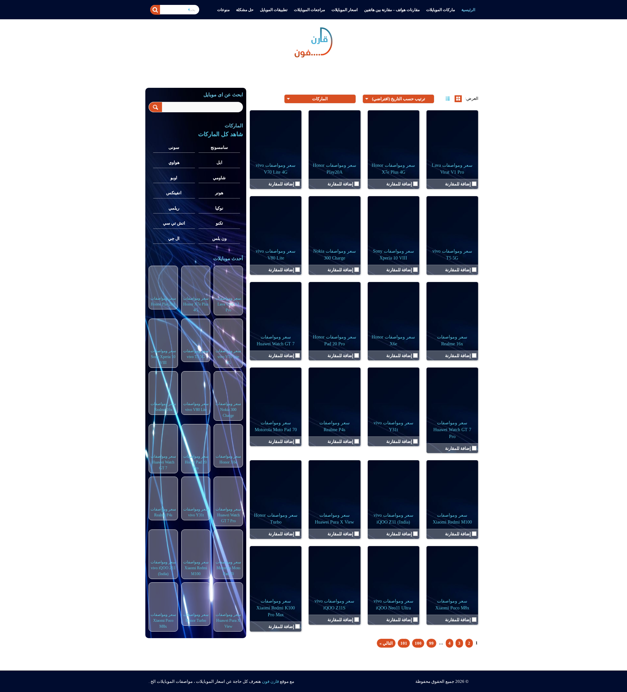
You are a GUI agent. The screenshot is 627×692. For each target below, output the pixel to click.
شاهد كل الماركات (220, 134)
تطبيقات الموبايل (273, 10)
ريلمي (174, 208)
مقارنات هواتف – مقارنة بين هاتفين (392, 10)
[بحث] (155, 10)
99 (431, 643)
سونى (174, 147)
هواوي (174, 162)
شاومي (219, 177)
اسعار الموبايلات (344, 10)
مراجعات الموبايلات (309, 10)
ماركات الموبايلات (440, 10)
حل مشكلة (244, 10)
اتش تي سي (174, 223)
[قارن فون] (313, 41)
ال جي (174, 238)
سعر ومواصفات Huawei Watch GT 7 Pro (452, 429)
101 (403, 643)
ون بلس (219, 238)
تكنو (219, 223)
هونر (219, 192)
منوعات (223, 10)
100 (418, 643)
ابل (219, 162)
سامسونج (219, 147)
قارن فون (270, 681)
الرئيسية (468, 10)
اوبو (173, 177)
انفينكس (174, 192)
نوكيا (219, 208)
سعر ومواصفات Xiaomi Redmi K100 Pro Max (275, 608)
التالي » (386, 643)
